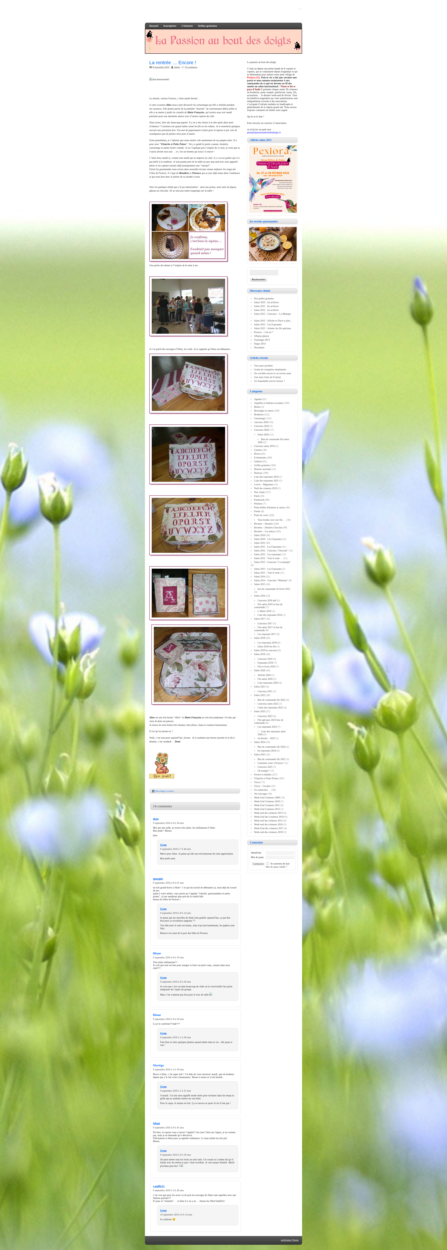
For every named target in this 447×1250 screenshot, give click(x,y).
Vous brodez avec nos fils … (272, 519)
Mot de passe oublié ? (276, 866)
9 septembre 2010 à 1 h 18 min (168, 1069)
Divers (257, 453)
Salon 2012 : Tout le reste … (268, 558)
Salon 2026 (263, 434)
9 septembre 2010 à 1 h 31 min (175, 1090)
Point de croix (261, 515)
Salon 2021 (259, 686)
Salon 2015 (259, 584)
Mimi (156, 1123)
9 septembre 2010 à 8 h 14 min (175, 913)
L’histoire (187, 25)
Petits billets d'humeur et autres (269, 507)
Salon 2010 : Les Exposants (267, 539)
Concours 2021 (265, 691)
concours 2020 (261, 422)
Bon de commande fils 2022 (271, 699)
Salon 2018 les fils (267, 646)
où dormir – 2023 (266, 738)
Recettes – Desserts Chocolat (268, 527)
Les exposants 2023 (267, 726)
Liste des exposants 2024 (266, 476)
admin (177, 67)
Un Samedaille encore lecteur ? (269, 381)
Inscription (169, 25)
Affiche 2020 (264, 675)
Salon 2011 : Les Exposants (267, 546)
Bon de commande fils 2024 (271, 746)
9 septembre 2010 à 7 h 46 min (175, 849)
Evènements (260, 457)
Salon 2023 (259, 711)
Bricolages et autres (164, 791)
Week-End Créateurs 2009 (267, 797)
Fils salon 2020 (265, 679)
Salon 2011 (259, 542)
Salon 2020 (259, 670)
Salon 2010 (259, 535)
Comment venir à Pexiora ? (271, 763)
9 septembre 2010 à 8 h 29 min (175, 981)
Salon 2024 (259, 742)
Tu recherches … (262, 789)
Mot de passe (257, 857)
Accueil (153, 25)
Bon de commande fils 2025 (271, 759)
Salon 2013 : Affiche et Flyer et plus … (273, 320)
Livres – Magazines (263, 484)
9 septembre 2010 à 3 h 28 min (168, 1190)
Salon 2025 (259, 754)
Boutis (257, 406)
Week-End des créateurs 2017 (268, 828)
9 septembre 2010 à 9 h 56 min (168, 1019)
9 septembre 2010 (161, 67)
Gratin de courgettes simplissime (270, 369)
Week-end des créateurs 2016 (268, 824)
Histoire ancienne (262, 469)
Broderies (258, 414)
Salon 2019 (259, 654)
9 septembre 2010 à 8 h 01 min (168, 882)
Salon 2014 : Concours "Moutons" (271, 580)
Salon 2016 (259, 595)
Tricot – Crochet (262, 786)
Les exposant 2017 (267, 634)
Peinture (258, 503)
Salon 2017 (259, 618)
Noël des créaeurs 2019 (265, 488)
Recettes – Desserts (263, 523)
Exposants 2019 (265, 662)
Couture (258, 449)
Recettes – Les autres (264, 531)
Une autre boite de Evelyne (267, 377)
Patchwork (259, 499)
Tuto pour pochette (263, 365)
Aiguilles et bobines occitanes (268, 403)
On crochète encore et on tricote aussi (272, 373)
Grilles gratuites (207, 25)
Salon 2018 (259, 638)
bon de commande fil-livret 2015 (274, 588)
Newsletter (259, 347)
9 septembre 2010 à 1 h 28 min (175, 1037)
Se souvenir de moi (280, 863)
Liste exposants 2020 (268, 682)
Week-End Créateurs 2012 (267, 809)
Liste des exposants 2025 (266, 480)
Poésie (257, 511)
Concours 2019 (265, 658)
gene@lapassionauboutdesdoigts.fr (264, 132)
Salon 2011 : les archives (266, 306)
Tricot (257, 782)
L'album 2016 (264, 611)
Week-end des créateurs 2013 (268, 812)
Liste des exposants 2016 (270, 614)
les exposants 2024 (267, 750)
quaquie (158, 878)
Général (258, 461)
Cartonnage (259, 418)
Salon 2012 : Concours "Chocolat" (271, 550)
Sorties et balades (262, 774)
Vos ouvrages (260, 793)
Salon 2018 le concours (265, 650)
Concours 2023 (265, 716)
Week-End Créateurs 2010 (267, 801)
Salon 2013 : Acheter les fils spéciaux (272, 328)
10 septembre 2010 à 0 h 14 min (176, 1214)
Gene (163, 845)
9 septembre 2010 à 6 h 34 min (168, 823)
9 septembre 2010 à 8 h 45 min (168, 1127)
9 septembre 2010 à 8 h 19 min (168, 957)
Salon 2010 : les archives (266, 302)
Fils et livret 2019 (266, 666)
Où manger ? (264, 770)
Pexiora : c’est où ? (263, 332)
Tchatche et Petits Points (266, 778)
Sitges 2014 (260, 343)
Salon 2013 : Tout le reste (267, 572)
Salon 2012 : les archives (266, 310)
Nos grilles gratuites (264, 298)
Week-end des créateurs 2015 (268, 820)
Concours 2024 (261, 426)
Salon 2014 (259, 576)
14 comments (191, 67)
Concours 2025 (265, 766)
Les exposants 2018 (267, 642)
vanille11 (159, 1186)
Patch (256, 496)
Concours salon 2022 (268, 703)
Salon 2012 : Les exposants (267, 554)
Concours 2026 (261, 429)
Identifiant (256, 852)
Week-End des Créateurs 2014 (269, 816)
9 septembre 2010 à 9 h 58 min (175, 1154)
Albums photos (261, 336)
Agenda (258, 399)
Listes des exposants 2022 (270, 707)
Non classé (259, 492)
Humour (258, 472)
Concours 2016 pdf (267, 600)
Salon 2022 (259, 695)
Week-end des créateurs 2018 (268, 832)
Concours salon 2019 (264, 446)
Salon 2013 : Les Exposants (267, 324)
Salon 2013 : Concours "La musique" (272, 562)
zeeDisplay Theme (290, 1240)
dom (156, 819)
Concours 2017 (265, 623)
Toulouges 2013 (262, 339)
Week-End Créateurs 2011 (267, 805)
